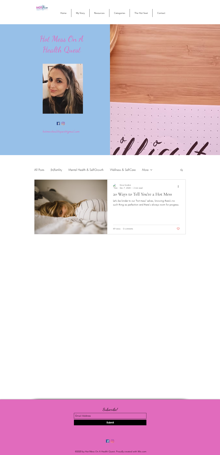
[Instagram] (63, 123)
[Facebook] (58, 123)
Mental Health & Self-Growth (86, 170)
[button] (181, 170)
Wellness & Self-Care (123, 170)
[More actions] (179, 186)
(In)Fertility (56, 170)
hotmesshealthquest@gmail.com (61, 132)
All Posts (39, 170)
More (145, 170)
